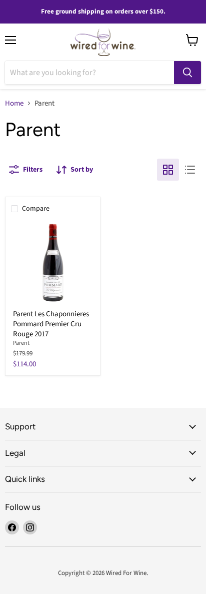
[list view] (190, 170)
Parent (21, 343)
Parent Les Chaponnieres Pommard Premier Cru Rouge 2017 (51, 324)
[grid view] (168, 170)
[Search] (187, 72)
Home (14, 103)
